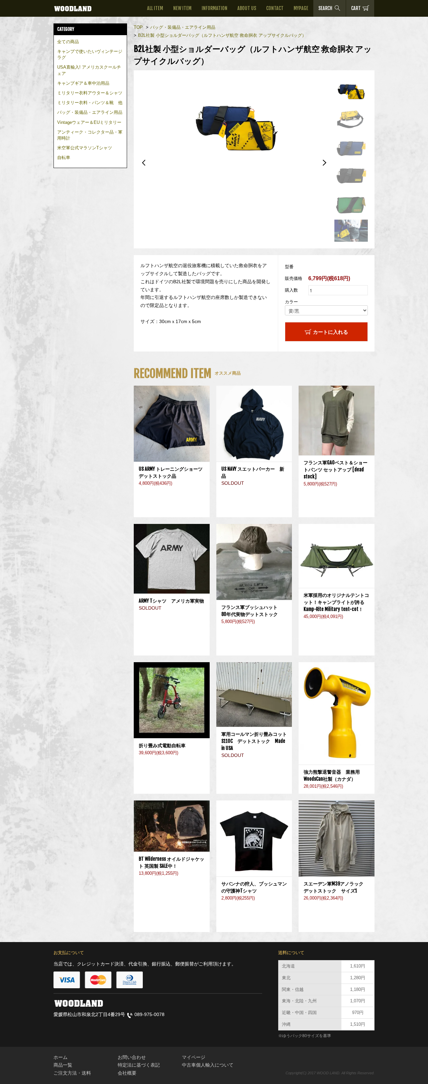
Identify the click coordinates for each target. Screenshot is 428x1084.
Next (324, 162)
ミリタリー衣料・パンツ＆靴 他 (89, 102)
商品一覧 (63, 1065)
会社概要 (127, 1073)
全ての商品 (68, 41)
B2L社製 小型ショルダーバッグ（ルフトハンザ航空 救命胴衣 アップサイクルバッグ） (222, 35)
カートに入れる (330, 331)
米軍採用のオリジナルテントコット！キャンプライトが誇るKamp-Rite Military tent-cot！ (336, 602)
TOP (138, 27)
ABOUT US (246, 8)
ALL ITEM (155, 8)
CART (356, 8)
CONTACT (275, 8)
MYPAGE (301, 8)
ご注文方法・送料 (72, 1073)
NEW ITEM (182, 8)
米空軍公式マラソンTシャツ (84, 147)
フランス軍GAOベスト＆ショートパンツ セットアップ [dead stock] (335, 469)
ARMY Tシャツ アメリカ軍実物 (171, 601)
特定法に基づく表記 (139, 1065)
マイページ (193, 1057)
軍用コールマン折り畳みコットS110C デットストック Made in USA (254, 741)
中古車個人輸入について (207, 1065)
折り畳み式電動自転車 (164, 745)
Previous (143, 162)
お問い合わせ (132, 1057)
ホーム (61, 1057)
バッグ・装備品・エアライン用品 (89, 112)
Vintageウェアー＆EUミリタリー (89, 122)
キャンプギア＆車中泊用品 (83, 83)
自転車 (63, 157)
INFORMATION (214, 8)
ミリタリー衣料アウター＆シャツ (89, 92)
